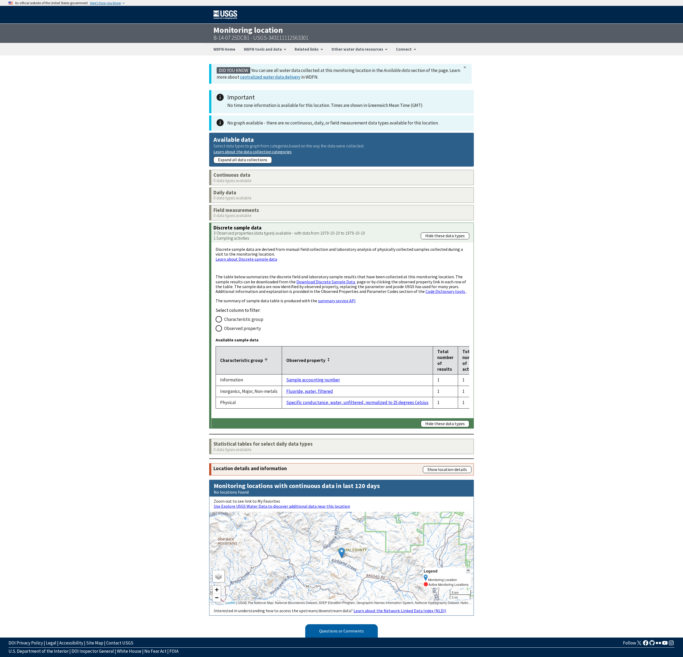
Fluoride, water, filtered (309, 391)
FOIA (173, 651)
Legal (51, 643)
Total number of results (445, 360)
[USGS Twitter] (639, 644)
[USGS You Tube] (665, 644)
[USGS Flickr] (658, 644)
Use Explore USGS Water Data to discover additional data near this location (282, 506)
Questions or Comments (341, 631)
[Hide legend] (468, 570)
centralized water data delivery (270, 77)
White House (129, 651)
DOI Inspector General (93, 651)
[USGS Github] (652, 644)
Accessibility (71, 643)
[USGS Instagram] (671, 644)
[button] (341, 552)
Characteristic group (243, 319)
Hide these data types (445, 235)
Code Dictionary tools (446, 291)
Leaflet (230, 602)
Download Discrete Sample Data (326, 281)
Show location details (447, 469)
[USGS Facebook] (645, 644)
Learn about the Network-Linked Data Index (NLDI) (400, 610)
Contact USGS (119, 643)
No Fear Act (155, 651)
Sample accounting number (313, 380)
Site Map (94, 643)
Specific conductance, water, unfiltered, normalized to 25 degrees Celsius (357, 402)
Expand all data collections (242, 159)
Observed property (242, 328)
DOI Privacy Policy (26, 643)
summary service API (337, 300)
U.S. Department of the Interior (39, 651)
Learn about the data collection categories (252, 151)
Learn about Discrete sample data (246, 259)
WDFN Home (224, 49)
